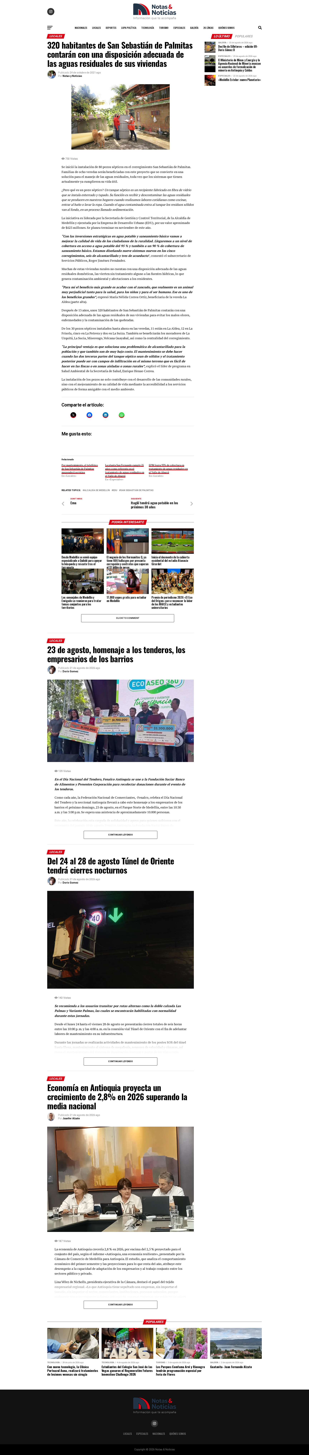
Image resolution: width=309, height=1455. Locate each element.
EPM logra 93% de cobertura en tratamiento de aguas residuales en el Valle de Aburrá (168, 468)
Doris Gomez (70, 671)
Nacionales (81, 27)
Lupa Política (128, 27)
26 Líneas (208, 27)
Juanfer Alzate (71, 1118)
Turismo (163, 27)
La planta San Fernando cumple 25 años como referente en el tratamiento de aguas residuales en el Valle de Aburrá (124, 470)
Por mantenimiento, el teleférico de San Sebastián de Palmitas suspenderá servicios (80, 468)
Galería (194, 27)
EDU (115, 490)
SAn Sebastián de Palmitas (137, 490)
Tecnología (147, 27)
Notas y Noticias (72, 76)
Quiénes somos (226, 27)
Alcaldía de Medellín (97, 490)
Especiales (179, 27)
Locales (96, 27)
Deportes (111, 27)
